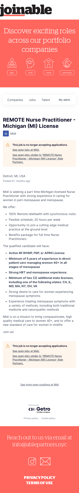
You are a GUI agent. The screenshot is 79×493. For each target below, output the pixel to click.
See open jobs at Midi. (26, 149)
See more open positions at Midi (39, 384)
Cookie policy (48, 418)
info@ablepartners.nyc (39, 444)
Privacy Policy (39, 477)
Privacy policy (31, 418)
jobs (32, 100)
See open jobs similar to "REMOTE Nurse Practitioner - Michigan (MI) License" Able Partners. (37, 158)
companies (15, 100)
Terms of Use (39, 483)
